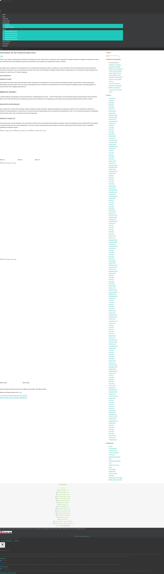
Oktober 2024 (112, 144)
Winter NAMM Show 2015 (115, 477)
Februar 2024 (112, 161)
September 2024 (113, 146)
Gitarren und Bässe (114, 452)
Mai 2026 (111, 104)
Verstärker (111, 475)
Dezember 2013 (113, 414)
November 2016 (113, 342)
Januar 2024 (112, 163)
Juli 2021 (111, 225)
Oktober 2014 (112, 394)
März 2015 (111, 383)
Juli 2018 (111, 300)
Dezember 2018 (113, 290)
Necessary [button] (2, 558)
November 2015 (113, 367)
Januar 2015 (112, 387)
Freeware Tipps (113, 450)
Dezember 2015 (113, 364)
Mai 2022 (111, 204)
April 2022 (111, 206)
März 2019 (111, 283)
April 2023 (111, 181)
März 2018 (111, 308)
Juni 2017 (111, 327)
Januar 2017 (112, 337)
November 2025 (113, 117)
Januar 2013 (112, 437)
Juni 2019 (111, 277)
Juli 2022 (111, 200)
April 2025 (111, 132)
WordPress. (87, 536)
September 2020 (113, 246)
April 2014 (111, 406)
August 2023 (112, 173)
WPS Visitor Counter (65, 525)
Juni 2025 (111, 127)
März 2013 (111, 433)
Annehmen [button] (16, 541)
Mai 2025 (111, 129)
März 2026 (111, 109)
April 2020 (111, 256)
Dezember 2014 (113, 389)
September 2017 (113, 321)
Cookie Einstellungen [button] (6, 541)
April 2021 (111, 231)
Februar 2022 (112, 211)
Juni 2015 (111, 377)
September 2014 (113, 396)
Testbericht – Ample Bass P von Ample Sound (115, 89)
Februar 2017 (112, 335)
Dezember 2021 (113, 215)
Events (110, 446)
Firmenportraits (113, 448)
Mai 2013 (111, 429)
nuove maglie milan (114, 83)
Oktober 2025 (112, 119)
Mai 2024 (111, 154)
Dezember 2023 (113, 165)
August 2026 (112, 98)
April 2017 (111, 331)
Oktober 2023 (112, 169)
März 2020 (111, 258)
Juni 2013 (111, 427)
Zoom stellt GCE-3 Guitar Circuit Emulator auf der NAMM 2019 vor (116, 71)
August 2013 (112, 423)
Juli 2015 (111, 375)
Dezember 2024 (113, 140)
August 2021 (112, 223)
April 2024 (111, 156)
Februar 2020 (112, 260)
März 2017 (111, 333)
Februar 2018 (112, 310)
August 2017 (112, 323)
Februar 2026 (112, 111)
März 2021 (111, 233)
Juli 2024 (111, 150)
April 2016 (111, 356)
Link (20, 392)
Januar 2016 (112, 362)
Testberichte (112, 471)
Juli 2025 (111, 125)
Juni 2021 (111, 227)
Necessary (4, 560)
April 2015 (111, 381)
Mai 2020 (111, 254)
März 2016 (111, 358)
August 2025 (112, 123)
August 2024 (112, 148)
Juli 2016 (111, 350)
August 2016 (112, 348)
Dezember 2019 (113, 265)
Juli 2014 (111, 400)
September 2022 (113, 196)
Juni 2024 (111, 152)
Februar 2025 (112, 136)
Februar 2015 (112, 385)
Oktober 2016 (112, 344)
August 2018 (112, 298)
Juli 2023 (111, 175)
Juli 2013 (111, 425)
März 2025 (111, 134)
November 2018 (113, 292)
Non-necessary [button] (4, 566)
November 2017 (113, 317)
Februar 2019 (112, 285)
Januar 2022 (112, 213)
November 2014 (113, 391)
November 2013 (113, 416)
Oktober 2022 (112, 194)
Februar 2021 (112, 235)
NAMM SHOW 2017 (114, 465)
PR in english (112, 469)
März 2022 (111, 208)
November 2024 (113, 142)
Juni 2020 (111, 252)
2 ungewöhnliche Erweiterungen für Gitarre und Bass (13, 395)
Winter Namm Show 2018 (115, 479)
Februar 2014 (112, 410)
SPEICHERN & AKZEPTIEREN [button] (8, 573)
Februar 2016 (112, 360)
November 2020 (113, 242)
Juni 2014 (111, 402)
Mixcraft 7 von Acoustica (115, 85)
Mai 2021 (111, 229)
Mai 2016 (111, 354)
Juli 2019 (111, 275)
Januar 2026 (112, 113)
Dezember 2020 (113, 240)
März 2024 (111, 159)
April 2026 (111, 107)
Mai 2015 (111, 379)
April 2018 (111, 306)
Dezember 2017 (113, 315)
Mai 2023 (111, 179)
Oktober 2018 (112, 294)
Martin (1, 56)
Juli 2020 (111, 250)
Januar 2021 (112, 238)
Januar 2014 (112, 412)
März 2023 (111, 183)
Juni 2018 (111, 302)
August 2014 (112, 398)
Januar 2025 (112, 138)
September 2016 (113, 346)
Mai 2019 (111, 279)
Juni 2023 (111, 177)
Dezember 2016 (113, 340)
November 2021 (113, 217)
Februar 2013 (112, 435)
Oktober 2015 (112, 369)
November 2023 (113, 167)
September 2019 (113, 271)
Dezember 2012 (113, 439)
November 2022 (113, 192)
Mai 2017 (111, 329)
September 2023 (113, 171)
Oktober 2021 (112, 219)
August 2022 (112, 198)
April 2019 (111, 281)
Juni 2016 (111, 352)
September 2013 (113, 421)
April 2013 (111, 431)
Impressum (112, 454)
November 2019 (113, 267)
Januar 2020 (112, 263)
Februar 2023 (112, 186)
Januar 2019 (112, 288)
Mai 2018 (111, 304)
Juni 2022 (111, 202)
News (1, 49)
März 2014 (111, 408)
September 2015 (113, 371)
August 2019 (112, 273)
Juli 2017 (111, 325)
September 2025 (113, 121)
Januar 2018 (112, 312)
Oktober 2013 (112, 419)
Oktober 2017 (112, 319)
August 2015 (112, 373)
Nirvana (82, 536)
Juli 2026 (111, 100)
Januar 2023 (112, 188)
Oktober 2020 (112, 244)
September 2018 (113, 296)
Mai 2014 (111, 404)
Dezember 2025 (113, 115)
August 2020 (112, 248)
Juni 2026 (111, 102)
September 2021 (113, 221)
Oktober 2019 (112, 269)
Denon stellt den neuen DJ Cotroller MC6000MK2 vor (13, 397)
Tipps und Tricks (113, 473)
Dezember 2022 (113, 190)
